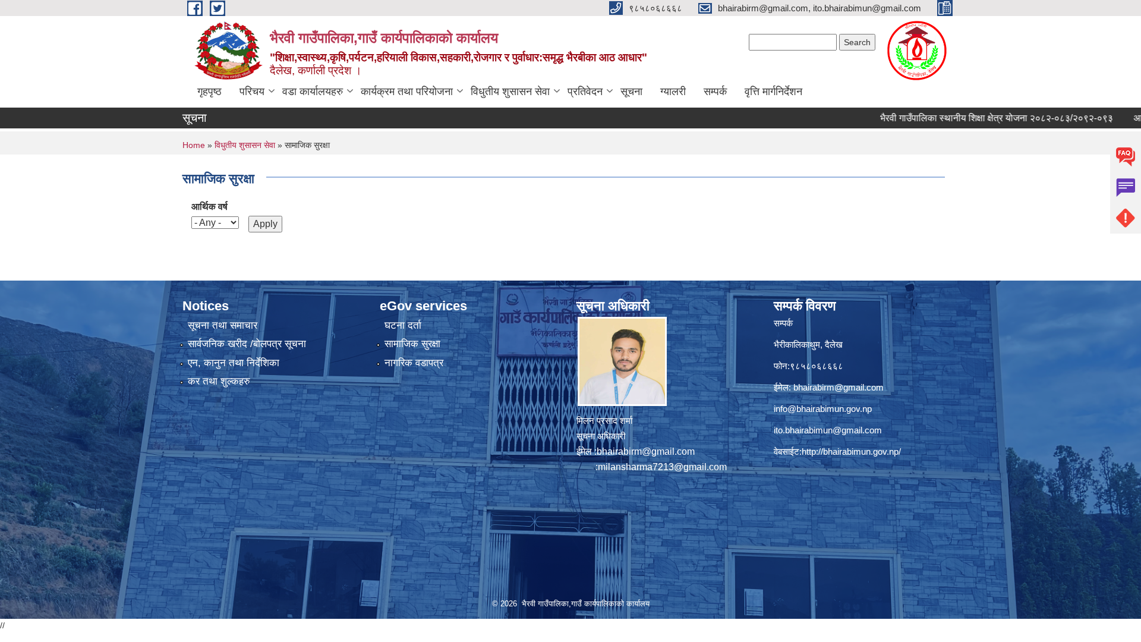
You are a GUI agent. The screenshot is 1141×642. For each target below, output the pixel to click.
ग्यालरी (673, 91)
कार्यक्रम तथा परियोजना (407, 91)
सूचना (631, 91)
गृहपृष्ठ (209, 91)
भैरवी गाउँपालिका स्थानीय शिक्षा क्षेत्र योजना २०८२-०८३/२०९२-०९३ (968, 118)
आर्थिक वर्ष (209, 207)
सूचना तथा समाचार (222, 325)
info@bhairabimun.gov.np (823, 409)
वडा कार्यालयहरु (312, 91)
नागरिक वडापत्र (413, 363)
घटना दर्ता (402, 325)
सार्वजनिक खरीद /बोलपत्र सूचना (247, 344)
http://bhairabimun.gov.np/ (851, 451)
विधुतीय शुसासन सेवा (510, 91)
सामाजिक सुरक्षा (412, 344)
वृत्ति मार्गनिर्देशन (773, 91)
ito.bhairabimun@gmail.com (828, 430)
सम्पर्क (715, 91)
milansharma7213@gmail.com (662, 467)
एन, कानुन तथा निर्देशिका (233, 363)
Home (193, 145)
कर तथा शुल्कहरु (219, 381)
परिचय (251, 91)
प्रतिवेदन (585, 91)
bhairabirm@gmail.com (646, 451)
